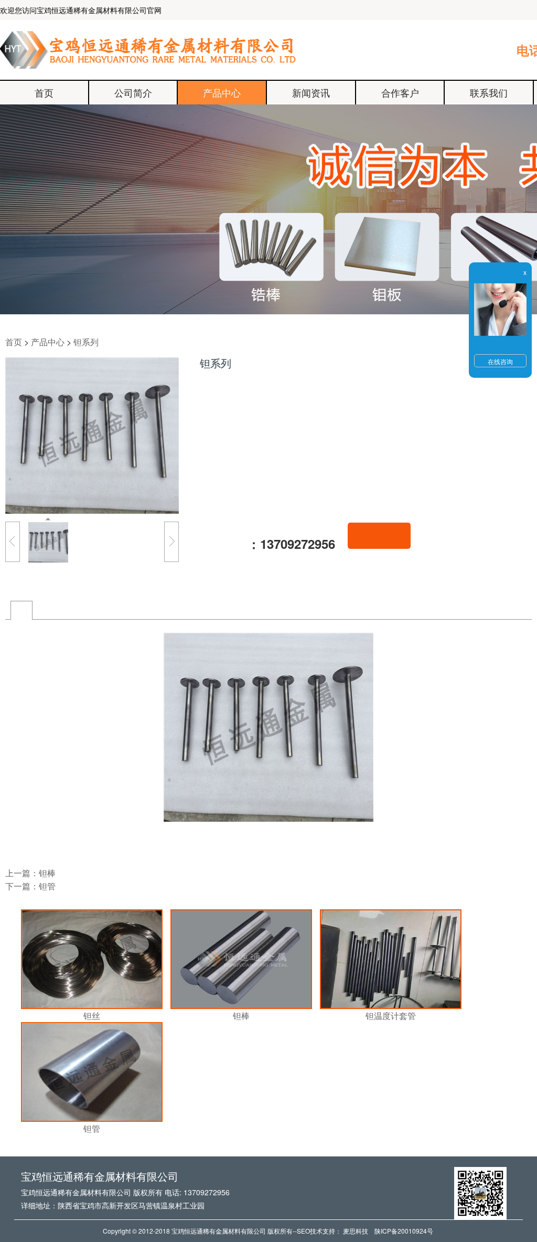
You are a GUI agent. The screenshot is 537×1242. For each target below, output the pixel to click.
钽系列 (86, 342)
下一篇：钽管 (30, 886)
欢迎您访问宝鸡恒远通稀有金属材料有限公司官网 (81, 10)
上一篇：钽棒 (30, 873)
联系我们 (489, 92)
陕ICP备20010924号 (403, 1230)
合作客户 (400, 92)
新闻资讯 (311, 92)
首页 (44, 92)
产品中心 (222, 92)
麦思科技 (355, 1230)
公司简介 (133, 92)
